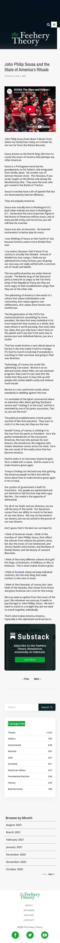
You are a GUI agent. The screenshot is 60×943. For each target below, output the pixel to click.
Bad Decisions (15, 788)
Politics (12, 738)
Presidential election (18, 776)
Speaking (28, 910)
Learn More (30, 659)
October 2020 (14, 869)
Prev (25, 679)
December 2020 (16, 854)
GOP (10, 757)
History (12, 782)
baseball (19, 572)
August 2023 (14, 825)
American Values (17, 770)
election (12, 751)
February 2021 (15, 839)
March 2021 (13, 832)
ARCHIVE (29, 915)
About (29, 905)
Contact (29, 920)
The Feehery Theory (31, 40)
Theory (11, 732)
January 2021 (14, 847)
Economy (12, 763)
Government (14, 745)
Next (37, 679)
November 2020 (16, 862)
